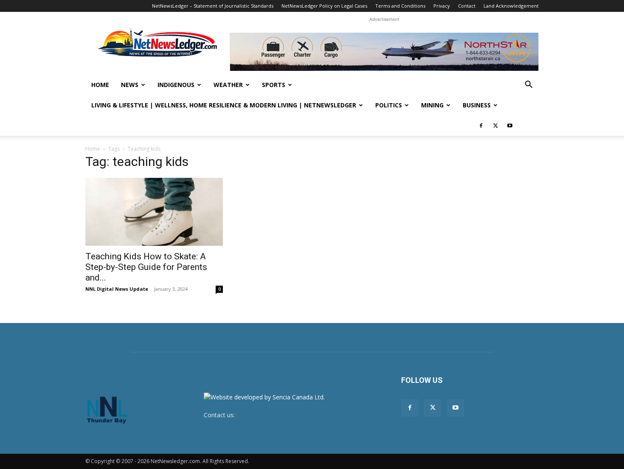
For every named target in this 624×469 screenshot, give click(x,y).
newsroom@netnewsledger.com (281, 415)
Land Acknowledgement (511, 6)
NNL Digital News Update (116, 289)
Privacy (441, 6)
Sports (273, 85)
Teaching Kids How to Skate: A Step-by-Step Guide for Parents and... (146, 267)
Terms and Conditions (400, 6)
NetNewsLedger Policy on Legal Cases (324, 6)
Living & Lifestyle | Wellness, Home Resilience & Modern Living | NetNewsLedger (223, 105)
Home (100, 85)
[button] (528, 85)
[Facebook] (481, 125)
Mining (432, 105)
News (129, 85)
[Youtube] (509, 125)
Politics (388, 105)
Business (477, 105)
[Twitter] (495, 125)
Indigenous (175, 85)
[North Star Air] (384, 52)
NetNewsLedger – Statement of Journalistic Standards (212, 6)
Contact (466, 6)
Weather (228, 85)
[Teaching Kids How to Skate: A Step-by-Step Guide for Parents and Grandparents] (154, 212)
